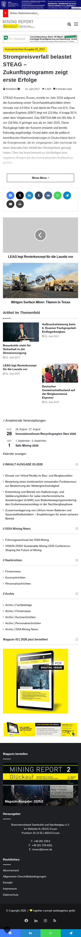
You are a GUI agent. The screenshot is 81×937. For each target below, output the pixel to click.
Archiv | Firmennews (18, 611)
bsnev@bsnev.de (42, 849)
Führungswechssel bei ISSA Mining (27, 539)
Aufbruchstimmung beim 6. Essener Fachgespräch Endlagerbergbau (59, 328)
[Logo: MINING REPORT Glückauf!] (18, 24)
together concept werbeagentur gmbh (54, 910)
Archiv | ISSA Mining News (21, 629)
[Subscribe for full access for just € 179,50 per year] (40, 729)
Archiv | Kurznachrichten (20, 617)
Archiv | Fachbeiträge (18, 605)
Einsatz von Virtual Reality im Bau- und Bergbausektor (39, 475)
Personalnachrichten (18, 583)
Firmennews (13, 571)
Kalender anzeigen (14, 454)
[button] (7, 930)
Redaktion (11, 89)
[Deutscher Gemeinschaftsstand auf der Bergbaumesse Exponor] (60, 373)
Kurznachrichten (15, 577)
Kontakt (7, 882)
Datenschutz (10, 894)
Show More (40, 177)
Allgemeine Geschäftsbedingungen (24, 876)
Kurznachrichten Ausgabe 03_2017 (25, 49)
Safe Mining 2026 (27, 445)
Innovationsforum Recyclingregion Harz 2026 (46, 434)
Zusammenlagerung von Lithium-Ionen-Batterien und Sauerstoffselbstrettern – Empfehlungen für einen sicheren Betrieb (41, 514)
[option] (40, 784)
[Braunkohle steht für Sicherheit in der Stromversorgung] (21, 331)
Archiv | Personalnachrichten (23, 623)
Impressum (10, 888)
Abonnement (11, 870)
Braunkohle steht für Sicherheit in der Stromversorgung (17, 349)
